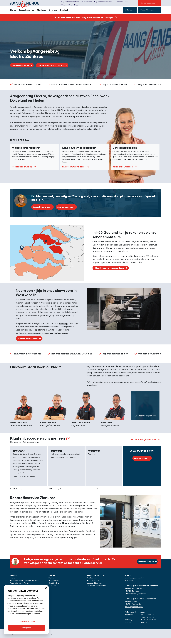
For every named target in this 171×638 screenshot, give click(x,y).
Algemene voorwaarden (96, 585)
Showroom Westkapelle (74, 166)
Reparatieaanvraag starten (51, 65)
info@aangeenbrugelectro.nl (136, 578)
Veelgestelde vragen (94, 583)
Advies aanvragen (21, 65)
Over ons (53, 10)
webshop (63, 323)
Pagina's (13, 575)
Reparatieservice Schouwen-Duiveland (76, 2)
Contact (64, 10)
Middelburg (75, 523)
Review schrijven (141, 458)
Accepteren (26, 628)
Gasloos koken (54, 580)
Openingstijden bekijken (134, 607)
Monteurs (41, 10)
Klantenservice (92, 578)
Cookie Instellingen (27, 621)
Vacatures (52, 585)
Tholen (109, 248)
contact (84, 116)
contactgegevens (58, 333)
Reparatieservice (26, 10)
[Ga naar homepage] (28, 3)
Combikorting (54, 583)
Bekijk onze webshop (122, 166)
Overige (52, 575)
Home (13, 10)
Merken (51, 578)
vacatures (91, 385)
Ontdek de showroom (28, 338)
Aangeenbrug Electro (96, 575)
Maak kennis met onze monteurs (109, 268)
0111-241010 (129, 580)
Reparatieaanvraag (22, 166)
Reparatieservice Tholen (104, 2)
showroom (20, 125)
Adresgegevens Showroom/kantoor (140, 599)
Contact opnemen (65, 207)
